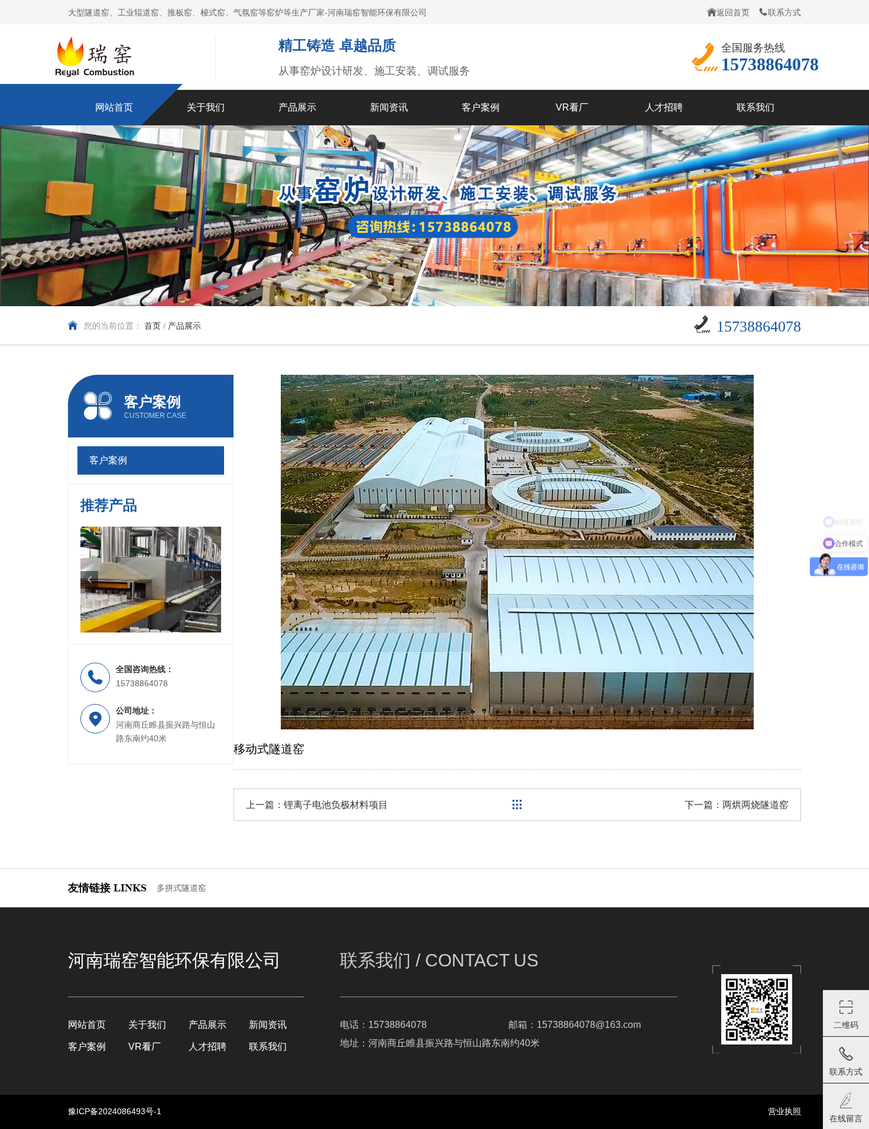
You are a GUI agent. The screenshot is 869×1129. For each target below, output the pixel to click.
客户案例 (87, 1047)
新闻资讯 (268, 1025)
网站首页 (87, 1025)
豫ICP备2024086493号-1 (114, 1111)
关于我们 (147, 1025)
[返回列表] (517, 805)
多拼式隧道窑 (181, 888)
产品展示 (207, 1025)
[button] (89, 580)
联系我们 (268, 1047)
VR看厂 (144, 1047)
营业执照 (784, 1111)
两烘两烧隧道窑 (755, 805)
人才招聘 (207, 1047)
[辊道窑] (150, 579)
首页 (152, 325)
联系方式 (784, 12)
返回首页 (733, 12)
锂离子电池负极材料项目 (336, 805)
